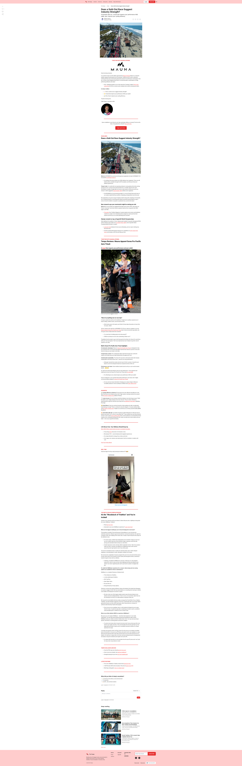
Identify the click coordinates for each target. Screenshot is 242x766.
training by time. (127, 663)
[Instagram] (139, 758)
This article (106, 212)
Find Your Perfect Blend (106, 442)
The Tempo (103, 6)
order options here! (132, 383)
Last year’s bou (107, 227)
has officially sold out (111, 177)
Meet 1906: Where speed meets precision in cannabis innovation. (115, 429)
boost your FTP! (129, 665)
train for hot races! (122, 650)
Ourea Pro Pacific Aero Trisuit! (121, 379)
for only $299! (130, 372)
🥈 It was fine (105, 680)
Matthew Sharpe (107, 18)
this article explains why (108, 408)
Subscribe (152, 1)
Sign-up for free (121, 128)
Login (146, 1)
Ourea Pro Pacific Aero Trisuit (124, 348)
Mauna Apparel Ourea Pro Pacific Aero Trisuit (111, 330)
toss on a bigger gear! (119, 667)
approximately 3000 (117, 190)
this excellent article (115, 415)
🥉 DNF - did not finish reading (109, 681)
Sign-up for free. (128, 123)
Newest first (135, 690)
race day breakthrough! (122, 654)
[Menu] (156, 2)
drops (110, 431)
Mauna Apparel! (126, 75)
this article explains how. (108, 395)
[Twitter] (136, 758)
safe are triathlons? (122, 652)
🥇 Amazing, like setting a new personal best (112, 678)
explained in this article (130, 401)
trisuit (103, 248)
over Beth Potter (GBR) (121, 222)
